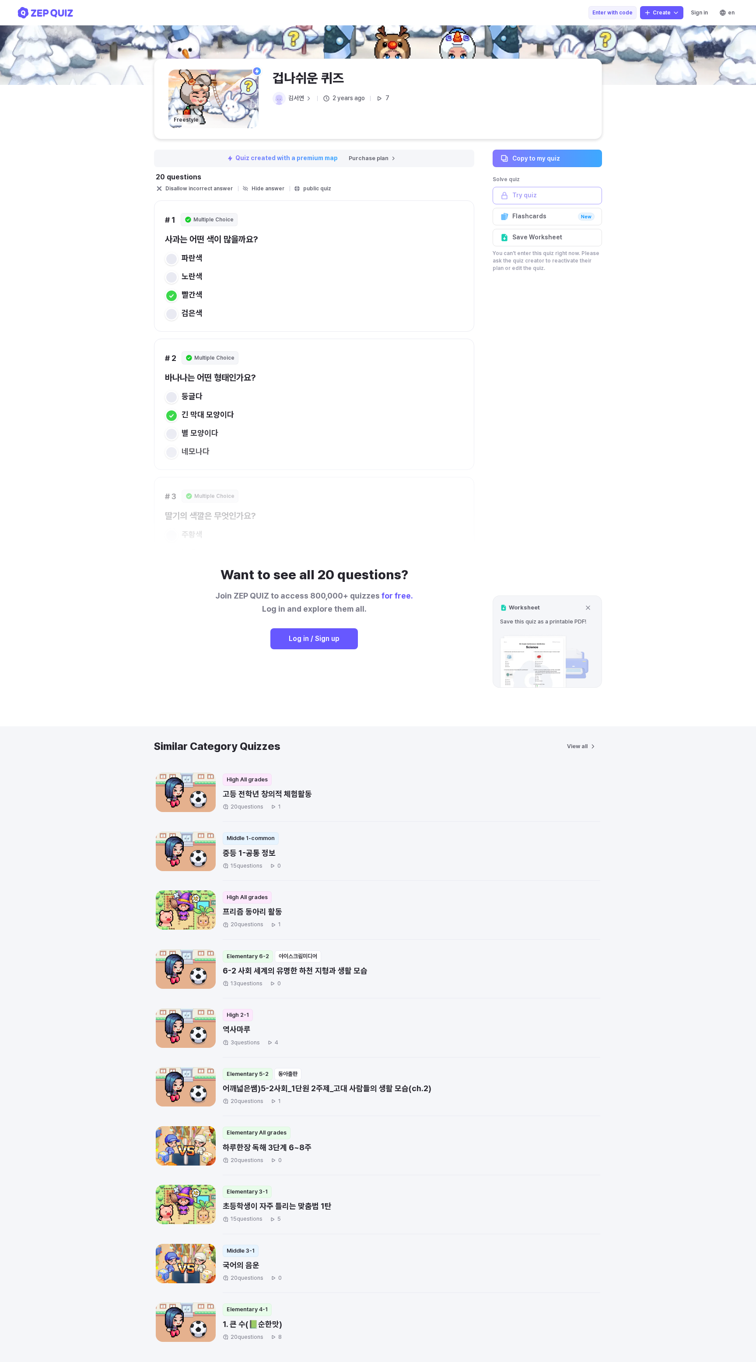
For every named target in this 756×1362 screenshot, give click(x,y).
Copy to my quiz (536, 157)
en (731, 13)
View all (577, 746)
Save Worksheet (537, 237)
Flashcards (552, 216)
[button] (547, 641)
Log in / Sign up (314, 638)
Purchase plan (368, 158)
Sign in (699, 13)
